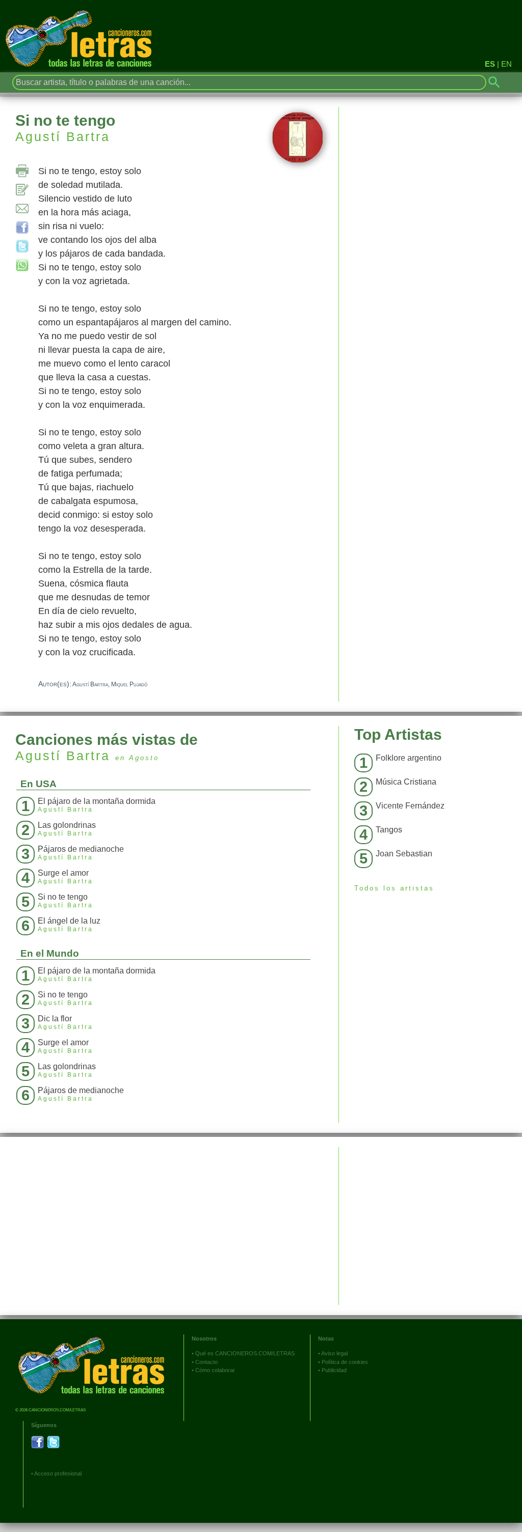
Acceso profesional (58, 1473)
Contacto (206, 1362)
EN (506, 64)
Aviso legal (334, 1353)
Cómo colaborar (215, 1370)
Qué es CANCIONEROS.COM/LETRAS (245, 1353)
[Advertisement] (430, 1218)
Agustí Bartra (62, 136)
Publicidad (334, 1370)
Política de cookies (345, 1362)
